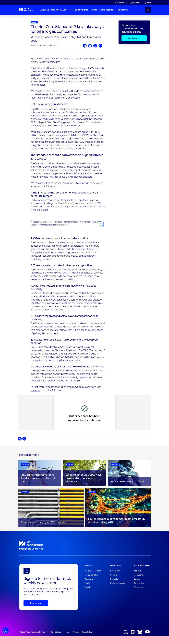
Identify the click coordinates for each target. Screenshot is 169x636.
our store (45, 97)
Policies (76, 632)
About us (137, 571)
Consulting (88, 579)
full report (51, 186)
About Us (44, 9)
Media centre (139, 575)
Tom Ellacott (40, 58)
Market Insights (80, 9)
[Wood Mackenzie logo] (26, 9)
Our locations (139, 583)
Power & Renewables (92, 571)
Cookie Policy (87, 632)
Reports (87, 587)
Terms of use (56, 632)
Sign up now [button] (36, 603)
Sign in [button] (147, 2)
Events (93, 9)
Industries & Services (61, 9)
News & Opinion (116, 571)
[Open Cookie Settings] (5, 630)
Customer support (117, 583)
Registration (134, 2)
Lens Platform (121, 9)
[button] (148, 10)
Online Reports (106, 9)
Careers (137, 579)
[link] (84, 545)
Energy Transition (91, 575)
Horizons (113, 575)
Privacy (67, 632)
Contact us (119, 2)
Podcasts (114, 579)
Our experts (138, 587)
